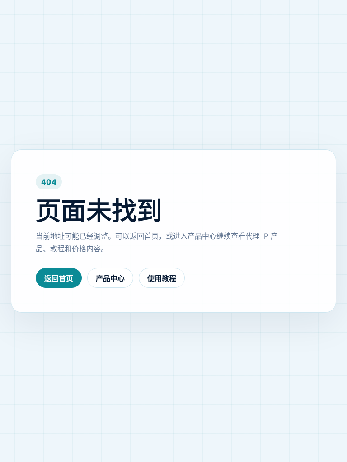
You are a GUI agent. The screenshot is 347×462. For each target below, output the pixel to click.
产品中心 (110, 278)
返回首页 (58, 278)
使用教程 (161, 278)
